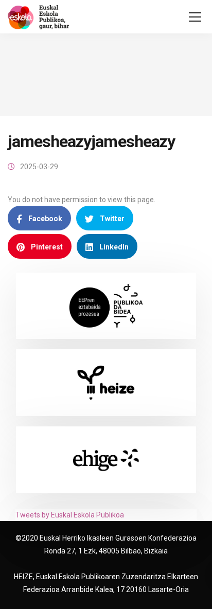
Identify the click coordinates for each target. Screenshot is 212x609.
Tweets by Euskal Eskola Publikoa (69, 515)
